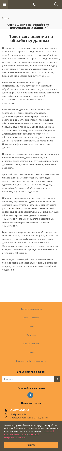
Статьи (31, 352)
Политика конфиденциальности (31, 361)
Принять (31, 444)
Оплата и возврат (31, 317)
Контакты (31, 335)
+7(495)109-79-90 (19, 410)
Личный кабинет (31, 343)
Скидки (31, 326)
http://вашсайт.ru (11, 208)
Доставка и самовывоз (31, 309)
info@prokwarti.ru (18, 414)
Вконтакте (30, 395)
